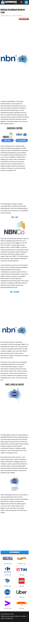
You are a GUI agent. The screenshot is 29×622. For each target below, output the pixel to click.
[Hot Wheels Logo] (21, 558)
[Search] (21, 3)
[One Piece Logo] (7, 558)
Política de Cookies (20, 616)
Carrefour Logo (7, 574)
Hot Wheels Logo (22, 563)
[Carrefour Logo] (7, 569)
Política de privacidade (7, 616)
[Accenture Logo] (7, 603)
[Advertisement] (14, 36)
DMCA (3, 618)
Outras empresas (17, 15)
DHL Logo (21, 608)
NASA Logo (7, 597)
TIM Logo (21, 574)
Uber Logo (21, 597)
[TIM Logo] (21, 569)
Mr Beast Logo (7, 586)
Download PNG (24, 18)
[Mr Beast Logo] (7, 580)
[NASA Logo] (7, 592)
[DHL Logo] (21, 603)
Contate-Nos (9, 618)
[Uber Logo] (21, 592)
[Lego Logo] (21, 580)
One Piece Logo (7, 563)
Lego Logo (21, 586)
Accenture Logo (7, 608)
